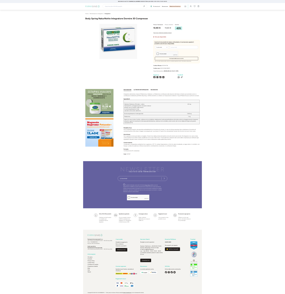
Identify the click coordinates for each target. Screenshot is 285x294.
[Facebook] (154, 77)
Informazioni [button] (91, 254)
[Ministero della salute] (193, 261)
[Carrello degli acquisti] (198, 6)
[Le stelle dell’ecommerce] (193, 245)
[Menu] (185, 6)
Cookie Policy (91, 262)
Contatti (90, 259)
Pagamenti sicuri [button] (121, 279)
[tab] (127, 90)
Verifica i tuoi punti (173, 249)
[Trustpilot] (144, 272)
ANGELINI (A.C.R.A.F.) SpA (171, 71)
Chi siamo (90, 257)
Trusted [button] (192, 239)
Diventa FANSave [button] (170, 239)
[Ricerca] (144, 6)
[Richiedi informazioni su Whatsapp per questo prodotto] (179, 77)
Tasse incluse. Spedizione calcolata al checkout (162, 32)
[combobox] (123, 6)
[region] (118, 41)
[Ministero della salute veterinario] (193, 273)
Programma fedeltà (93, 266)
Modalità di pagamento (122, 242)
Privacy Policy (147, 185)
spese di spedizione (127, 292)
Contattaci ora (145, 260)
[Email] (163, 77)
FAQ (89, 270)
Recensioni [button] (143, 266)
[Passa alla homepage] (92, 6)
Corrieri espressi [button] (121, 266)
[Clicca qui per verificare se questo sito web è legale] (193, 266)
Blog (89, 268)
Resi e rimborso (120, 244)
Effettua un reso (121, 249)
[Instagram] (157, 77)
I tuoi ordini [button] (119, 239)
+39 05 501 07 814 (156, 246)
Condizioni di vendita (93, 264)
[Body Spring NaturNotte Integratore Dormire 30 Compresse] (118, 40)
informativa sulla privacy (186, 61)
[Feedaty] (153, 272)
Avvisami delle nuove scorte (176, 58)
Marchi (89, 272)
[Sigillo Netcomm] (193, 254)
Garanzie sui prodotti (121, 246)
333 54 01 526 (155, 247)
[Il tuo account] (191, 6)
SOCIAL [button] (167, 266)
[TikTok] (160, 77)
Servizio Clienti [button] (145, 239)
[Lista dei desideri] (194, 6)
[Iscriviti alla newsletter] (164, 178)
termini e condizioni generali (172, 61)
